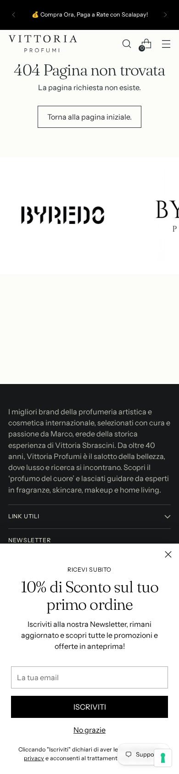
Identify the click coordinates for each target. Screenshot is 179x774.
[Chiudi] (168, 554)
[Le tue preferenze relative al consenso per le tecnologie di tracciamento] (163, 758)
